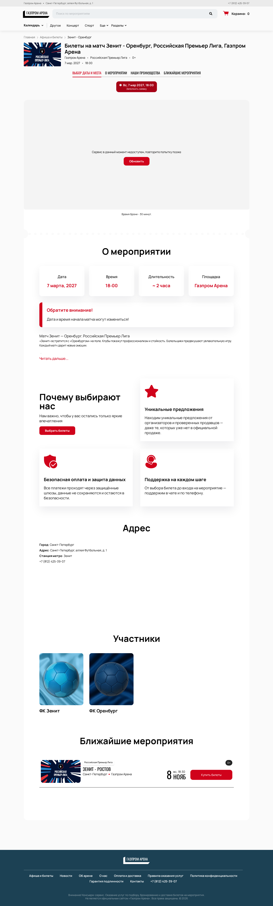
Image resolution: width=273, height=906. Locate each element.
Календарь (32, 25)
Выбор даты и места (86, 73)
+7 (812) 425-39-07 (238, 3)
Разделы (117, 25)
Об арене (86, 876)
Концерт (73, 25)
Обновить (136, 161)
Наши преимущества (145, 73)
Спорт (89, 25)
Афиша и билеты (41, 876)
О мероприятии (116, 73)
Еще (102, 25)
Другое (55, 25)
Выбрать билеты (57, 431)
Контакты (137, 881)
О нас (103, 876)
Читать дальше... (53, 358)
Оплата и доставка (127, 876)
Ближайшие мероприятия (182, 73)
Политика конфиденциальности (213, 876)
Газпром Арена (37, 12)
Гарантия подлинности (107, 881)
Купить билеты (211, 775)
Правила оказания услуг (165, 876)
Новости (66, 876)
